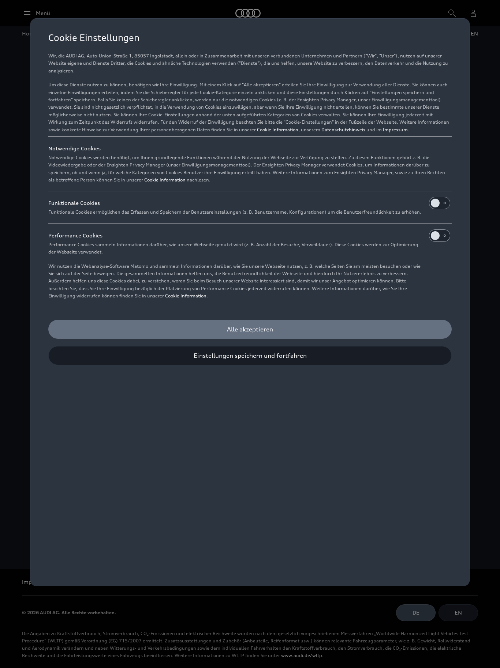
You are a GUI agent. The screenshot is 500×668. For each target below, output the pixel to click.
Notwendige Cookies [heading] (74, 148)
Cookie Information (277, 129)
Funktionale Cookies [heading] (74, 203)
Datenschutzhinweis (343, 129)
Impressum (395, 129)
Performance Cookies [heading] (75, 235)
